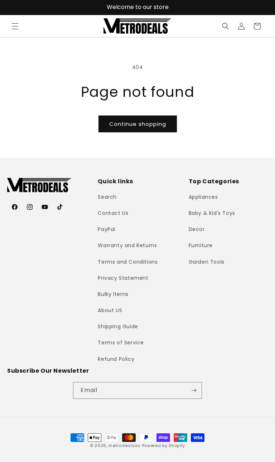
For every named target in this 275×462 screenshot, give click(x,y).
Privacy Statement (123, 278)
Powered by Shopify (163, 445)
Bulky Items (113, 294)
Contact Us (113, 213)
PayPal (106, 229)
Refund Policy (116, 359)
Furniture (201, 245)
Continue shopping (137, 124)
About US (110, 310)
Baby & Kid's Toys (212, 213)
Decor (197, 229)
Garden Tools (207, 261)
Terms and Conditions (128, 261)
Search (107, 197)
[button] (15, 26)
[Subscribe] (194, 390)
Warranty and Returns (127, 245)
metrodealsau (124, 445)
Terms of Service (121, 342)
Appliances (203, 197)
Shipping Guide (118, 326)
